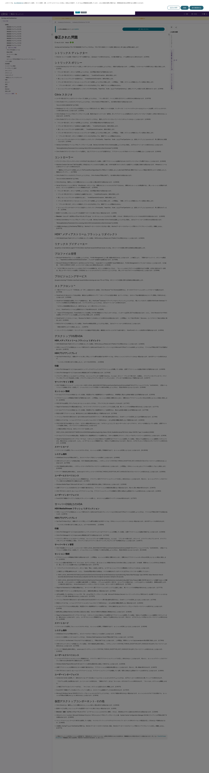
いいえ (84, 12)
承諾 (184, 8)
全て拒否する (196, 8)
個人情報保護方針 (18, 3)
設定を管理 (173, 8)
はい (77, 12)
